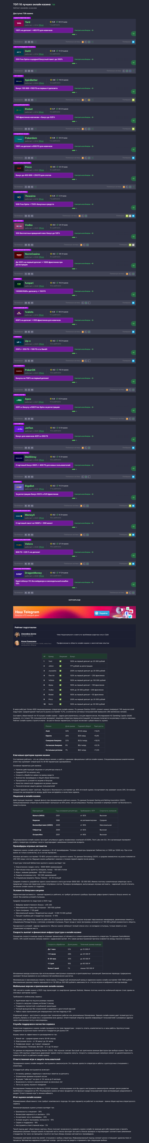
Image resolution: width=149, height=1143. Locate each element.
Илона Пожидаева (28, 641)
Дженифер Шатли (28, 634)
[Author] (17, 634)
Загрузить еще (74, 600)
